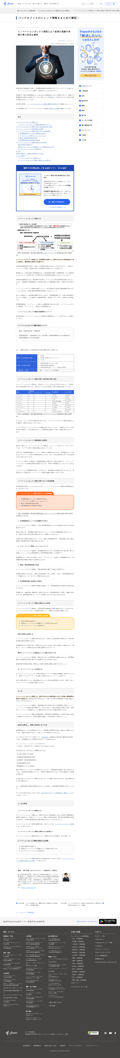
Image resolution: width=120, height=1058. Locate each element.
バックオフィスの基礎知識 (80, 936)
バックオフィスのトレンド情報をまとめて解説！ (54, 10)
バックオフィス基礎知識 (27, 10)
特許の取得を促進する (25, 144)
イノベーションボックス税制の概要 (39, 104)
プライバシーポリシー (75, 1045)
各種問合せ (98, 959)
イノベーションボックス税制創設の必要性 (30, 129)
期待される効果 (54, 108)
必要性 (54, 104)
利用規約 (62, 1045)
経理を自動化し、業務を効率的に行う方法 (30, 153)
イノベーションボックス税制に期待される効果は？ (34, 160)
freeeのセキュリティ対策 (104, 942)
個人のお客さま (37, 3)
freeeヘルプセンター (101, 952)
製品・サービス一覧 (24, 3)
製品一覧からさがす (56, 1002)
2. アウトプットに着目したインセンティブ (32, 135)
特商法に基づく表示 (50, 1045)
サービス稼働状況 (100, 955)
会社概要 (26, 1045)
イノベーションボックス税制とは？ (29, 158)
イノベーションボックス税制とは (27, 122)
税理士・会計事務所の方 (51, 3)
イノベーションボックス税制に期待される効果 (31, 142)
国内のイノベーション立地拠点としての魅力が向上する (36, 147)
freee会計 (45, 737)
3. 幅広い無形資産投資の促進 (27, 138)
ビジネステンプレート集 (79, 986)
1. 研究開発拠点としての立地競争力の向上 (32, 133)
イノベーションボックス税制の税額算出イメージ (34, 124)
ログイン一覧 (111, 3)
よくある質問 (20, 156)
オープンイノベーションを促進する (29, 149)
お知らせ (99, 946)
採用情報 (36, 1045)
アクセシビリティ (91, 1045)
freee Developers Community (105, 962)
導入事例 (52, 1005)
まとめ (18, 151)
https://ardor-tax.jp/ (28, 887)
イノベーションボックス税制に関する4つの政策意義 (33, 131)
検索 (101, 4)
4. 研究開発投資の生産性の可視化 (29, 140)
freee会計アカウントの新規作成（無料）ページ (56, 793)
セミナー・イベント (103, 949)
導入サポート (101, 939)
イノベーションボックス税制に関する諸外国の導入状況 (34, 126)
